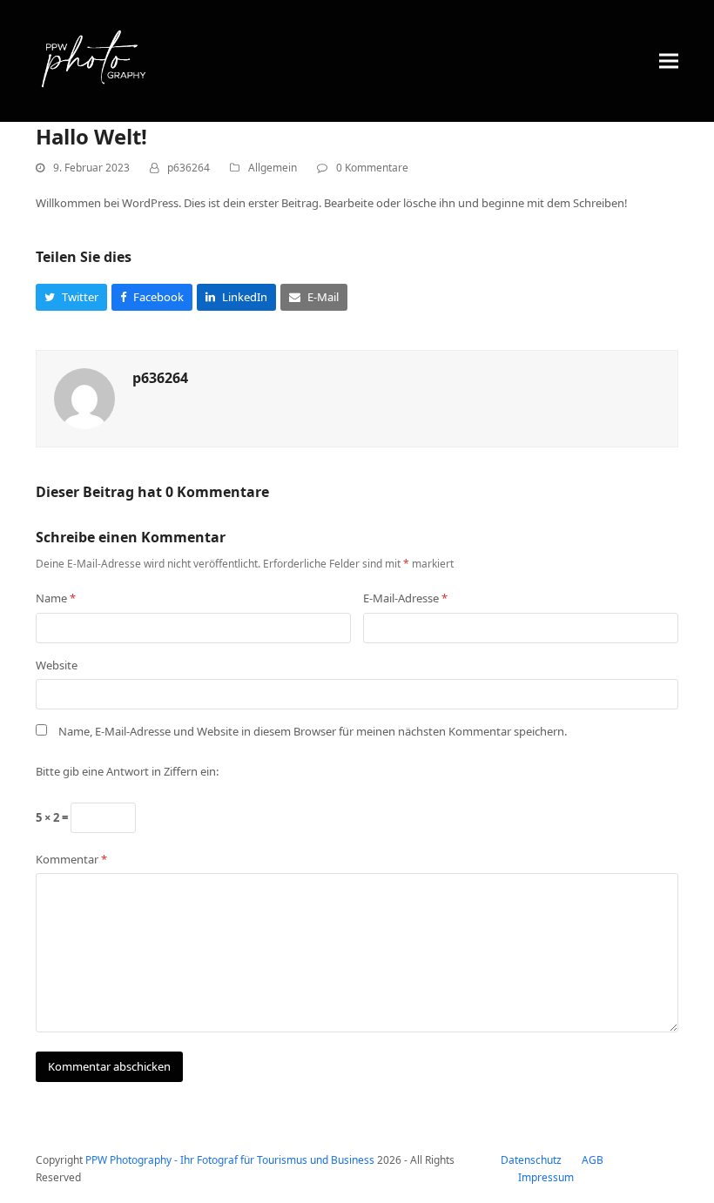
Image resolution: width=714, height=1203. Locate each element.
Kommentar (71, 859)
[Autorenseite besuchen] (84, 397)
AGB (592, 1160)
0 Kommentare (372, 167)
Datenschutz (531, 1160)
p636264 (188, 167)
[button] (668, 60)
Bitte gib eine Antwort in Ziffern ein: (127, 771)
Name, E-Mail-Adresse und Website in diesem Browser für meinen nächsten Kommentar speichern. (312, 731)
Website (56, 665)
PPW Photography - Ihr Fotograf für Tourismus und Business (229, 1160)
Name (56, 598)
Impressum (546, 1177)
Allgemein (272, 167)
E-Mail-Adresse (405, 598)
